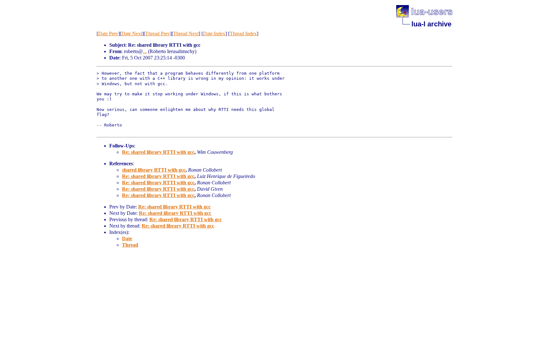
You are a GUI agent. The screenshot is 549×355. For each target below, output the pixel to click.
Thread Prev (157, 33)
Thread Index (243, 33)
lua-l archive (431, 24)
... (145, 51)
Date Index (214, 33)
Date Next (131, 33)
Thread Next (186, 33)
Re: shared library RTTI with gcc (158, 152)
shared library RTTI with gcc (154, 170)
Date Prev (108, 33)
